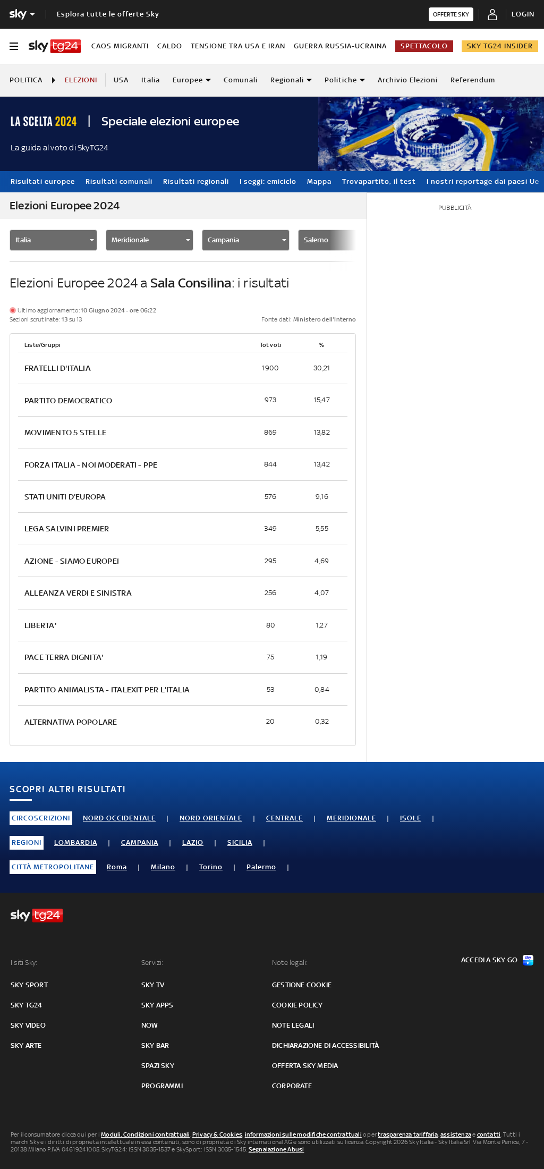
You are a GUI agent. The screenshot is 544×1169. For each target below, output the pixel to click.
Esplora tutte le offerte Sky (108, 14)
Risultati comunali (119, 181)
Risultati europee (43, 181)
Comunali (241, 80)
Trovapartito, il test (379, 181)
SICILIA (239, 842)
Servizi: (152, 963)
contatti (489, 1134)
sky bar (155, 1045)
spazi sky (157, 1066)
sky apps (157, 1005)
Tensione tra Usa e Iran (238, 46)
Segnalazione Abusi (276, 1149)
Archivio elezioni (408, 80)
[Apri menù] (14, 46)
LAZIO (192, 842)
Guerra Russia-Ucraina (340, 46)
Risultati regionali (196, 181)
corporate (292, 1086)
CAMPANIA (139, 842)
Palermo (261, 867)
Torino (211, 867)
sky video (28, 1025)
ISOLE (410, 818)
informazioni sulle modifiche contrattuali (303, 1134)
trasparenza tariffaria (408, 1134)
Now (149, 1025)
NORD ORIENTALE (211, 818)
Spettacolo (424, 46)
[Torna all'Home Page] (55, 46)
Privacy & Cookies (217, 1134)
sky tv (152, 985)
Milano (163, 867)
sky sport (29, 985)
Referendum (472, 80)
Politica (26, 80)
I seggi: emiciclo (268, 181)
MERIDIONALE (351, 818)
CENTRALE (284, 818)
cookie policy (297, 1005)
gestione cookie (302, 985)
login (523, 14)
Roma (117, 867)
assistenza (455, 1134)
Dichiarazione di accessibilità (325, 1045)
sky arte (26, 1045)
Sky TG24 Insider (500, 46)
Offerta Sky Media (305, 1066)
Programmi (162, 1086)
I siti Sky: (24, 963)
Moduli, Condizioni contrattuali (145, 1134)
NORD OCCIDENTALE (119, 818)
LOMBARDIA (75, 842)
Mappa (319, 181)
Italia (150, 80)
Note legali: (290, 963)
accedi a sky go (489, 960)
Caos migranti (120, 46)
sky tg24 (26, 1005)
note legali (293, 1025)
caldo (169, 46)
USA (121, 80)
